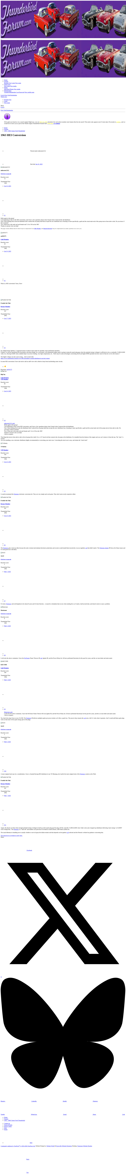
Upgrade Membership (10, 92)
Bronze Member (5, 306)
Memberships (7, 90)
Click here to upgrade (6, 173)
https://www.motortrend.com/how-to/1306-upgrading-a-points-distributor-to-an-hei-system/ (25, 358)
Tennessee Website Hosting (84, 1146)
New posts (18, 83)
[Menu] (1, 39)
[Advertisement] (39, 290)
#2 (4, 280)
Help (5, 1128)
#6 (4, 545)
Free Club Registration (7, 110)
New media (13, 86)
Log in (2, 107)
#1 (4, 215)
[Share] (17, 200)
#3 (4, 347)
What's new (7, 84)
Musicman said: (8, 712)
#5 (4, 491)
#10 (5, 771)
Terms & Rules (8, 1125)
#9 (4, 709)
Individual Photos (9, 89)
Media (6, 87)
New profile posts (29, 92)
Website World (50, 1146)
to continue (53, 123)
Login (13, 83)
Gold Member (5, 239)
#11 (5, 825)
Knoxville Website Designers (64, 1146)
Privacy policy (8, 1126)
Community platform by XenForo (18, 1146)
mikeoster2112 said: (9, 423)
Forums (6, 81)
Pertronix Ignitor (104, 548)
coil (86, 548)
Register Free (7, 83)
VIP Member (4, 379)
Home (5, 80)
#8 (4, 655)
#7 (4, 601)
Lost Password (20, 92)
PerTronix (27, 658)
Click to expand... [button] (9, 434)
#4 (4, 420)
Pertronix (16, 494)
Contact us (7, 1123)
